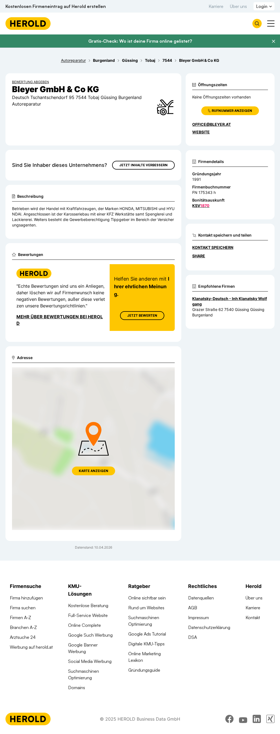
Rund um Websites (146, 607)
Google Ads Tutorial (147, 634)
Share (198, 256)
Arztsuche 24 (23, 637)
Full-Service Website (88, 615)
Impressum (198, 617)
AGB (192, 607)
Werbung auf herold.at (31, 647)
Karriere (216, 6)
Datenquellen (201, 598)
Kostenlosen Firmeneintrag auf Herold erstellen (55, 6)
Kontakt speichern (212, 247)
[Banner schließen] (273, 41)
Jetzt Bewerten (142, 315)
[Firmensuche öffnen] (257, 23)
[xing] (270, 719)
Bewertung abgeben (30, 82)
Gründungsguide (144, 670)
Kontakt (253, 617)
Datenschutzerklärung (209, 627)
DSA (192, 637)
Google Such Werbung (90, 635)
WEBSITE (201, 132)
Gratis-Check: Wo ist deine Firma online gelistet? (140, 41)
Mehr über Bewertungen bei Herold (59, 320)
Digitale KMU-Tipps (146, 643)
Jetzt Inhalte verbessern (143, 165)
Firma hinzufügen (26, 598)
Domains (76, 687)
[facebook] (229, 719)
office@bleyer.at (211, 124)
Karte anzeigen (93, 471)
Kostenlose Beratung (88, 605)
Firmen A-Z (20, 617)
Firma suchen (23, 607)
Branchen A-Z (23, 627)
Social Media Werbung (90, 661)
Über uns (238, 6)
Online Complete (84, 625)
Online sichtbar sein (147, 598)
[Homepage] (28, 23)
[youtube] (243, 719)
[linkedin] (257, 719)
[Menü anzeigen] (271, 24)
